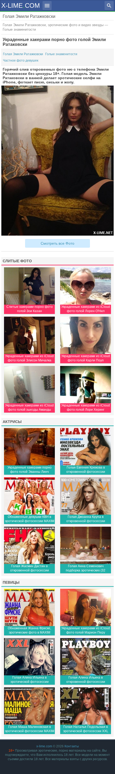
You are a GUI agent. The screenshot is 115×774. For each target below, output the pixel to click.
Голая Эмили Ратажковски (23, 54)
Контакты (71, 746)
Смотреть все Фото (57, 243)
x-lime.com (44, 746)
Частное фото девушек (20, 60)
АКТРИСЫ (12, 422)
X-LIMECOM (20, 5)
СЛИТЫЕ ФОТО (17, 261)
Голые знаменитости (61, 54)
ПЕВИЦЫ (11, 582)
